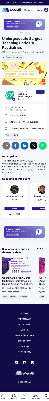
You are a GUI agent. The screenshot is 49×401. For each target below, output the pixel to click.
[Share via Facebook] (15, 145)
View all (41, 248)
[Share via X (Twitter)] (33, 145)
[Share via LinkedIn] (24, 145)
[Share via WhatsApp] (43, 145)
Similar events (37, 128)
